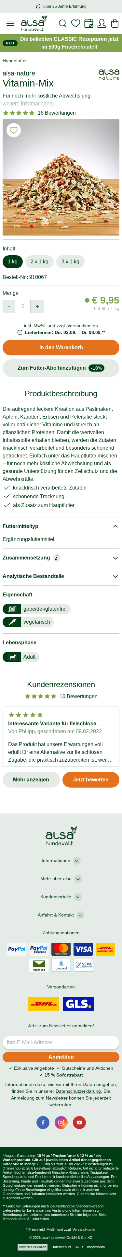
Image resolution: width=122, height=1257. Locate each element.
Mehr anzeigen (31, 779)
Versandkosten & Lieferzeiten (26, 1219)
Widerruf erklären (32, 1247)
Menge (11, 293)
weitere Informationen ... (30, 103)
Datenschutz (61, 1247)
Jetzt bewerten (91, 779)
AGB (79, 1247)
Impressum (96, 1247)
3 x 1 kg (70, 261)
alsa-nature (19, 73)
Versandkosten (84, 1229)
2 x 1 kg (39, 261)
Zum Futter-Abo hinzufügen (60, 368)
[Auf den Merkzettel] (14, 130)
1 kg (13, 261)
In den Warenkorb (61, 347)
